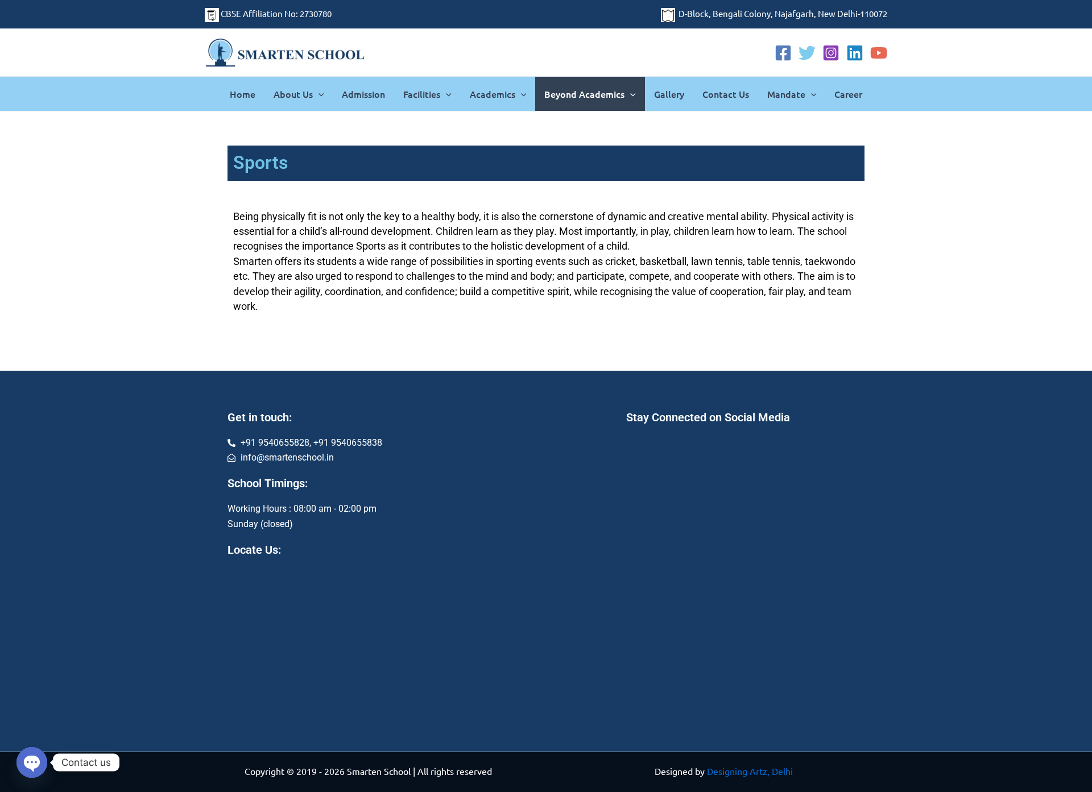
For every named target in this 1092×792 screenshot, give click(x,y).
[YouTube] (878, 52)
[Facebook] (783, 52)
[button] (318, 94)
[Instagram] (830, 52)
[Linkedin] (854, 52)
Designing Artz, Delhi (750, 771)
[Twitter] (807, 52)
